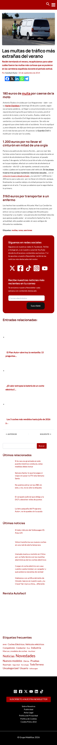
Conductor (21, 648)
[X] (12, 78)
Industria (36, 647)
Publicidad (28, 709)
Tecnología (25, 665)
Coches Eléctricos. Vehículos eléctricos (26, 644)
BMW (5, 644)
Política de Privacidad (28, 715)
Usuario (24, 668)
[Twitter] (26, 691)
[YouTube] (31, 691)
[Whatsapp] (21, 78)
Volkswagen (33, 668)
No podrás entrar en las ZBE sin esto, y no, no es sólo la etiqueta (28, 486)
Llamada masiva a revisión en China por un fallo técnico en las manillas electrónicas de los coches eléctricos (30, 557)
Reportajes (7, 665)
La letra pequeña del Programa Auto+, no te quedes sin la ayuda (28, 510)
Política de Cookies (28, 719)
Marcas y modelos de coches (15, 651)
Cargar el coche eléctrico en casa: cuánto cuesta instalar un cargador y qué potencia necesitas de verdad (30, 569)
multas (15, 230)
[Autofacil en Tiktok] (28, 270)
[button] (48, 4)
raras (20, 230)
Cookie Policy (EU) (29, 722)
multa (26, 93)
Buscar (42, 446)
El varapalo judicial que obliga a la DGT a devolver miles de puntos (29, 498)
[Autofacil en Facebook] (20, 271)
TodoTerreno (37, 664)
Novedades (25, 655)
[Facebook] (7, 78)
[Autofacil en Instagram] (36, 271)
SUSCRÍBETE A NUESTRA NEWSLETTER (28, 699)
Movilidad (31, 651)
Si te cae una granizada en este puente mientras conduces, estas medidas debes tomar (29, 464)
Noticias (9, 656)
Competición (9, 647)
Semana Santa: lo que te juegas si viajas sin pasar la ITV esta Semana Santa (29, 476)
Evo (28, 648)
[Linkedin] (17, 78)
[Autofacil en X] (12, 270)
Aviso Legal (28, 712)
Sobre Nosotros (28, 706)
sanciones (28, 230)
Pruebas (34, 660)
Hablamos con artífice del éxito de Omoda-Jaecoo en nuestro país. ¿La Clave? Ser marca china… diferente (30, 581)
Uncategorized (11, 668)
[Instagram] (15, 691)
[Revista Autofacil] (23, 612)
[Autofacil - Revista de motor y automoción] (12, 5)
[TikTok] (41, 691)
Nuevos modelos (12, 660)
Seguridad (16, 665)
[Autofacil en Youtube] (45, 270)
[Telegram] (26, 78)
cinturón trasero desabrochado (16, 176)
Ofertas (26, 661)
